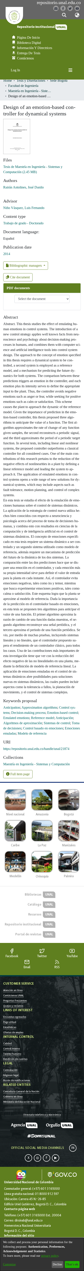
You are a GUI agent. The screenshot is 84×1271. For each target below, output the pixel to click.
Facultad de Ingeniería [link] (23, 86)
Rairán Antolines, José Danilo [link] (23, 187)
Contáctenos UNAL (13, 995)
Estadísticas (9, 1027)
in (73, 1148)
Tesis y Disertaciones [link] (31, 80)
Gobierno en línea (13, 1096)
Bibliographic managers (26, 265)
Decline (57, 1264)
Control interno (11, 1048)
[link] (36, 764)
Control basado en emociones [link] (43, 728)
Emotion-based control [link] (62, 712)
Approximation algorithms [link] (39, 707)
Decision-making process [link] (28, 712)
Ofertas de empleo (13, 1032)
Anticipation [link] (11, 707)
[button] (64, 15)
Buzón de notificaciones (16, 1080)
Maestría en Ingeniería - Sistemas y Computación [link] (29, 91)
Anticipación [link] (64, 718)
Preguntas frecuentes (15, 1000)
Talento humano (12, 1054)
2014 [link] (6, 254)
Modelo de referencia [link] (32, 733)
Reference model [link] (42, 718)
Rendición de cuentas (15, 1059)
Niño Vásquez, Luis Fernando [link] (23, 208)
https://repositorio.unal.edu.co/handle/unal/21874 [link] (36, 749)
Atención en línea (13, 990)
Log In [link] (15, 70)
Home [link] (7, 80)
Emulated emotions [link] (16, 718)
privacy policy (49, 1255)
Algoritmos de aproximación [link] (22, 723)
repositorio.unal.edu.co (59, 2)
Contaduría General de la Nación (21, 1091)
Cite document (19, 277)
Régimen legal (11, 1075)
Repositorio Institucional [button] (36, 27)
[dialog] (42, 1254)
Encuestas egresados (14, 1017)
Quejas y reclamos (13, 1006)
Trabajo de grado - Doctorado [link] (23, 223)
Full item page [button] (19, 774)
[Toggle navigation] (70, 70)
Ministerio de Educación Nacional (21, 1102)
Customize (9, 1264)
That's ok (72, 1264)
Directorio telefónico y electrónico (42, 1114)
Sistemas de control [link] (57, 723)
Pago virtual (9, 1022)
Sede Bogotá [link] (58, 80)
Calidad (7, 1043)
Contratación (10, 1070)
